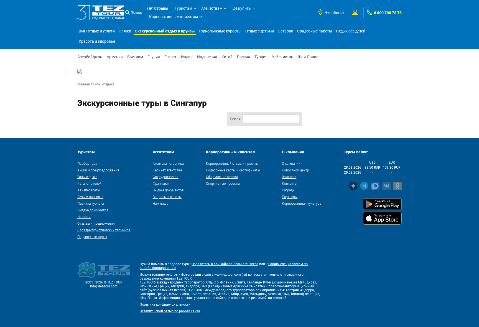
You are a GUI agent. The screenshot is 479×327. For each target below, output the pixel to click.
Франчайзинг (163, 183)
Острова (285, 31)
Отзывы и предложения (96, 223)
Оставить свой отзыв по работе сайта (170, 311)
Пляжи (125, 31)
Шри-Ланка (308, 57)
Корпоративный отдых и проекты (232, 163)
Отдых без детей (350, 31)
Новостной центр (295, 170)
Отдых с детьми (259, 31)
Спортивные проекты (223, 183)
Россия (243, 57)
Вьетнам (135, 57)
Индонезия (207, 57)
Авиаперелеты (88, 190)
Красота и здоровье (97, 41)
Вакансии (289, 176)
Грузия (153, 57)
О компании (291, 163)
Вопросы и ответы (167, 196)
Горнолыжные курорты (220, 31)
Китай (227, 57)
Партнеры (289, 196)
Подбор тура (87, 163)
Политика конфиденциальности (165, 304)
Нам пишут (161, 203)
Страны (161, 8)
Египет (170, 57)
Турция (260, 57)
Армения (115, 57)
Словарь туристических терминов (104, 230)
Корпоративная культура (301, 203)
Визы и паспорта (90, 196)
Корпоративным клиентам (173, 16)
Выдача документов (92, 210)
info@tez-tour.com (104, 286)
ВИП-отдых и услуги (97, 31)
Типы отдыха (87, 176)
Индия (187, 57)
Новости (84, 216)
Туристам (183, 8)
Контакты (289, 183)
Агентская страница (168, 163)
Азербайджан (89, 57)
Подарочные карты (92, 236)
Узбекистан (282, 57)
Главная (83, 84)
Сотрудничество (166, 176)
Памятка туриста (90, 203)
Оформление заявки (222, 176)
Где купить (241, 8)
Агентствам (211, 8)
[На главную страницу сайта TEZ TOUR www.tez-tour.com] (100, 12)
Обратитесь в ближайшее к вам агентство (225, 264)
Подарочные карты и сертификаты (233, 170)
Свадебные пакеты (314, 31)
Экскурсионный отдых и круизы (165, 31)
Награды (288, 190)
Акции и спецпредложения (98, 170)
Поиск (136, 12)
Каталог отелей (89, 183)
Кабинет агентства (167, 170)
